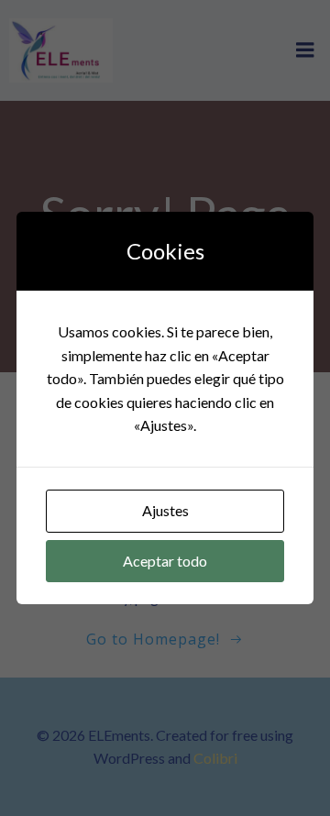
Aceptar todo (165, 560)
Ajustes (165, 510)
